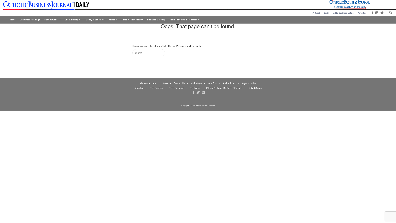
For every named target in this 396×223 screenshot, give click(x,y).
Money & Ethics (93, 19)
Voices (112, 19)
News (12, 19)
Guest (317, 12)
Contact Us (179, 83)
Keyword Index (249, 83)
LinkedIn (376, 13)
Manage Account (148, 83)
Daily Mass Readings (30, 19)
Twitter (382, 13)
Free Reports (156, 88)
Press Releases (176, 88)
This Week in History (133, 19)
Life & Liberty (71, 19)
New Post (212, 83)
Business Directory (156, 19)
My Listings (196, 83)
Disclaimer (195, 88)
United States (255, 88)
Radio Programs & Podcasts (183, 19)
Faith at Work (50, 19)
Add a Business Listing (343, 12)
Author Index (229, 83)
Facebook (372, 13)
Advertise (362, 12)
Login (326, 12)
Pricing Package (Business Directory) (224, 88)
